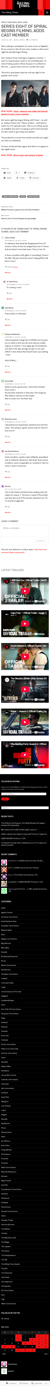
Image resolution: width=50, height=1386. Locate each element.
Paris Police (5, 1145)
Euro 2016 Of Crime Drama (11, 1009)
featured (4, 1022)
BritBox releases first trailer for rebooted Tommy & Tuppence (24, 834)
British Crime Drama (8, 965)
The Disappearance (8, 1255)
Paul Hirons (20, 40)
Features (4, 1027)
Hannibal (4, 1062)
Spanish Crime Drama (9, 1211)
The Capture (5, 1246)
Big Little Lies (6, 943)
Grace (3, 1057)
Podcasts (4, 1159)
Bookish (4, 952)
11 (38, 1340)
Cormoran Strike (7, 983)
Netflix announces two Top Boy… (31, 861)
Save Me (4, 1185)
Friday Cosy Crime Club (9, 1049)
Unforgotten (6, 1286)
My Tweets (5, 1319)
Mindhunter (5, 1123)
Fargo (3, 1018)
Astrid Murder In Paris (9, 921)
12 (45, 1340)
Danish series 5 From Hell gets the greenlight (18, 217)
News (20, 22)
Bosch (3, 961)
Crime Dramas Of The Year (11, 992)
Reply (9, 273)
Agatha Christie (6, 912)
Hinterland (5, 1071)
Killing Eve (4, 1101)
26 (45, 1347)
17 (32, 1343)
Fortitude (4, 1040)
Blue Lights (5, 948)
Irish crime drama (7, 1088)
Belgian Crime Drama (9, 939)
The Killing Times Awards (10, 1264)
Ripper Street (6, 1180)
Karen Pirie (5, 1097)
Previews (4, 1163)
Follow (5, 799)
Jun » (46, 1354)
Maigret (4, 1115)
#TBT (3, 908)
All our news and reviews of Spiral (28, 155)
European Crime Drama (9, 1013)
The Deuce (5, 1251)
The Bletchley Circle (8, 1238)
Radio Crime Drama (8, 1167)
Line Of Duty (6, 1106)
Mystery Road (6, 1132)
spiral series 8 (34, 196)
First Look (4, 1035)
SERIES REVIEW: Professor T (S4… (31, 882)
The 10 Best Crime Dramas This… (26, 875)
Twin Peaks (5, 1277)
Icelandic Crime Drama (9, 1079)
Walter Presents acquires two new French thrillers (20, 208)
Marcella (4, 1119)
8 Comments (33, 40)
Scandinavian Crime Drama (11, 1189)
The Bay (4, 1233)
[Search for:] (25, 808)
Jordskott (4, 1093)
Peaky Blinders (6, 1150)
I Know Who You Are (8, 1075)
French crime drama (9, 22)
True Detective (6, 1273)
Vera (2, 1295)
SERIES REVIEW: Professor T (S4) (13, 838)
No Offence (5, 1141)
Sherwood (5, 1198)
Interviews (5, 1084)
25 (39, 1347)
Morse (3, 1128)
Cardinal (4, 978)
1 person (15, 267)
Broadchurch (6, 970)
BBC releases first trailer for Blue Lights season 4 (19, 830)
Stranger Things (7, 1220)
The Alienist (5, 1229)
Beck (3, 934)
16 (25, 1343)
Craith (3, 987)
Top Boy (4, 1268)
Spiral (25, 22)
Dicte (3, 1005)
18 (39, 1343)
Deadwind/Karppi (7, 1000)
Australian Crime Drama (10, 926)
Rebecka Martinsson (8, 1172)
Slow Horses (6, 1207)
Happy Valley (6, 1066)
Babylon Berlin (6, 930)
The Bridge (5, 1242)
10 (32, 1340)
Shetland (4, 1202)
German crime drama (9, 1053)
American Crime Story (9, 917)
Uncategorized (6, 1282)
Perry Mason (5, 1154)
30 (25, 1350)
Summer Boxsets (7, 1224)
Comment (40, 541)
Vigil (2, 1299)
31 (32, 1350)
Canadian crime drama (9, 974)
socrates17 (12, 882)
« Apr (4, 1354)
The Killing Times (9, 12)
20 (5, 1347)
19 (45, 1343)
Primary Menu (47, 12)
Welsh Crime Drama (8, 1304)
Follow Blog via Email (10, 781)
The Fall (4, 1260)
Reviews (4, 1176)
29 (18, 1350)
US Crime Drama (7, 1290)
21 (12, 1347)
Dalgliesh (4, 996)
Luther (3, 1110)
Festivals (4, 1031)
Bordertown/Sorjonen (9, 956)
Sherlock (4, 1194)
